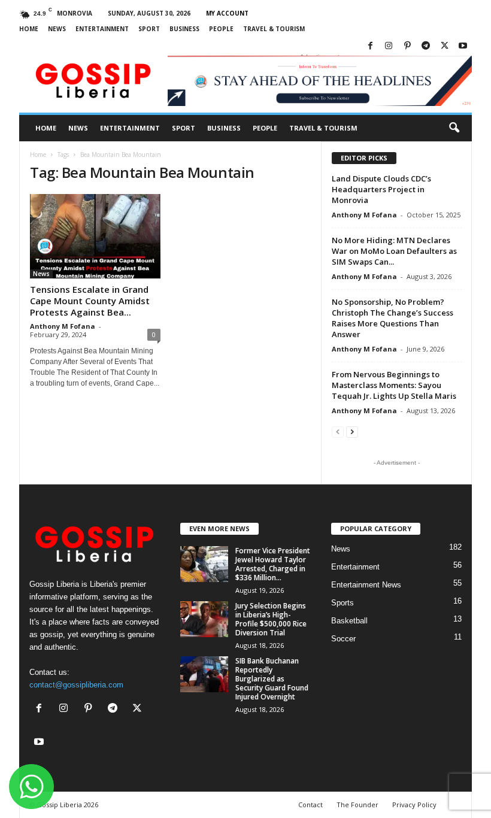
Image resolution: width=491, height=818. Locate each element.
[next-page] (352, 431)
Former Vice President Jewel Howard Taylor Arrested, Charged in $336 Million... (272, 564)
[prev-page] (338, 431)
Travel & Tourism (274, 29)
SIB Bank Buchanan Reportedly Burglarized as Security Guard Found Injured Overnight (271, 679)
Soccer (343, 638)
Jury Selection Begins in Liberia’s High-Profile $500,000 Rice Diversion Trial (271, 619)
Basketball (349, 620)
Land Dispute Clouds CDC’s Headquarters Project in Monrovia (381, 189)
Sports (342, 602)
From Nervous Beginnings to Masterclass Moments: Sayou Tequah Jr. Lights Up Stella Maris (394, 385)
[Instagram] (388, 46)
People (221, 29)
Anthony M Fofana (62, 326)
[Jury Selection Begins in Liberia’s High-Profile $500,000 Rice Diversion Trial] (204, 619)
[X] (444, 46)
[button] (454, 128)
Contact (310, 804)
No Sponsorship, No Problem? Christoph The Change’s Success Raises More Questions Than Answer (392, 318)
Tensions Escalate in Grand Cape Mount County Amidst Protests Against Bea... (90, 300)
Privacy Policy (414, 804)
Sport (149, 29)
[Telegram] (426, 46)
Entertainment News (366, 584)
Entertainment (102, 29)
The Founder (357, 804)
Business (184, 29)
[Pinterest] (407, 46)
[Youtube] (463, 46)
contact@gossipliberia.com (76, 684)
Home (28, 29)
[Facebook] (370, 46)
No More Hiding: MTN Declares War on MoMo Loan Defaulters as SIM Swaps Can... (394, 251)
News (57, 29)
